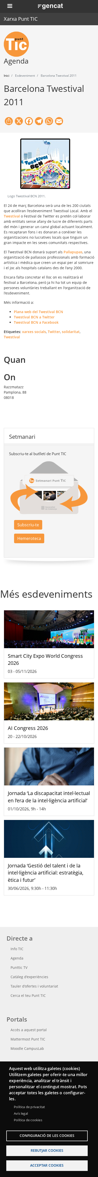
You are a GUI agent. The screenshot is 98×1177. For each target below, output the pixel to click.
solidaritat (71, 331)
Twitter (54, 331)
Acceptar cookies (47, 1165)
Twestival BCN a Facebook (36, 322)
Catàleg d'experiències (29, 976)
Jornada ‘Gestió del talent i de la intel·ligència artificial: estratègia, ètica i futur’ (45, 873)
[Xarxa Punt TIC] (18, 44)
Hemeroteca (29, 538)
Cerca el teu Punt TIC (28, 995)
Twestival (12, 216)
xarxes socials (34, 331)
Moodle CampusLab (27, 1048)
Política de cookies (28, 1120)
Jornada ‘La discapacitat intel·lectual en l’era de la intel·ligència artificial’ (49, 797)
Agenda (17, 958)
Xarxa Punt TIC (21, 18)
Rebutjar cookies (47, 1150)
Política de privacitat (29, 1107)
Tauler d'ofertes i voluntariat (34, 986)
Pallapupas (73, 252)
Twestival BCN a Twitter (34, 317)
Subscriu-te (28, 525)
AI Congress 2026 (28, 728)
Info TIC (17, 948)
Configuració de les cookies (47, 1135)
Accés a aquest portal (29, 1029)
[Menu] (9, 6)
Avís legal (21, 1113)
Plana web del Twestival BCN (38, 311)
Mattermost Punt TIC (28, 1039)
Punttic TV (19, 967)
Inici (6, 75)
